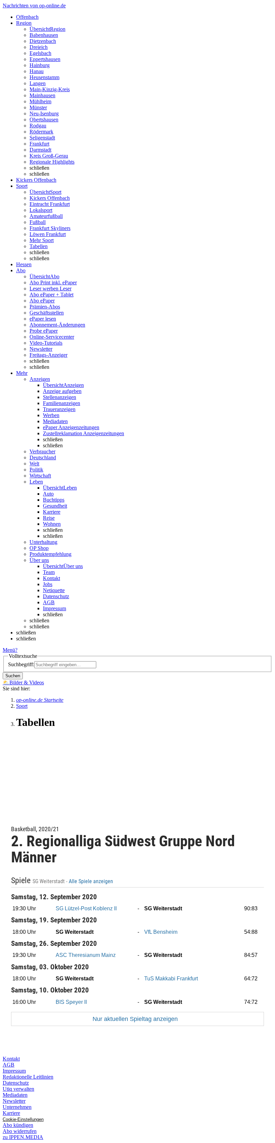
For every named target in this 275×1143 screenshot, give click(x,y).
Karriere (51, 512)
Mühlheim (40, 101)
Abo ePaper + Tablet (51, 294)
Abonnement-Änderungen (57, 325)
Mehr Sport (42, 240)
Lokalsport (41, 210)
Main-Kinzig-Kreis (50, 89)
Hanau (37, 71)
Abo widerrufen (20, 1131)
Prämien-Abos (45, 306)
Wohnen (52, 524)
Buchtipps (53, 500)
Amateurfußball (46, 216)
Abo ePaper (42, 300)
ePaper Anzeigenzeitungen (71, 427)
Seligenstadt (42, 137)
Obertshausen (44, 119)
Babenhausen (44, 35)
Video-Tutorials (46, 343)
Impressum (54, 608)
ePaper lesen (43, 319)
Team (49, 572)
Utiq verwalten (18, 1089)
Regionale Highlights (52, 162)
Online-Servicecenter (52, 337)
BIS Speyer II (71, 1002)
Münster (38, 107)
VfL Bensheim (160, 932)
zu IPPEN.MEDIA (23, 1137)
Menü (9, 650)
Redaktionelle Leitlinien (28, 1077)
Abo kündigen (18, 1125)
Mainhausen (42, 95)
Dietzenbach (43, 41)
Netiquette (54, 590)
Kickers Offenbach (50, 198)
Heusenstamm (44, 77)
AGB (49, 602)
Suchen (12, 675)
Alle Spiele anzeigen (91, 881)
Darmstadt (40, 150)
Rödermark (41, 131)
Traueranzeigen (59, 409)
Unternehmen (17, 1107)
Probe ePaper (44, 331)
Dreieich (39, 47)
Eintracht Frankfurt (50, 204)
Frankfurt (39, 144)
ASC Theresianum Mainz (86, 955)
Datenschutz (56, 596)
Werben (51, 415)
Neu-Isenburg (44, 113)
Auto (48, 494)
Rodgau (38, 125)
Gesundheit (55, 506)
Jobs (47, 584)
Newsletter (41, 349)
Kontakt (51, 578)
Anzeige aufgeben (62, 391)
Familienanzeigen (61, 403)
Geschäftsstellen (47, 313)
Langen (38, 83)
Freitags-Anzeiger (48, 355)
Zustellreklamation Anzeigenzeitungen (83, 433)
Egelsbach (40, 53)
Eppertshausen (45, 59)
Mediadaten (55, 421)
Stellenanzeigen (59, 397)
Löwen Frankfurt (48, 234)
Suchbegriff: (21, 664)
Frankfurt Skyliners (50, 228)
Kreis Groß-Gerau (49, 156)
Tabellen (39, 246)
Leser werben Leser (50, 288)
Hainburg (40, 65)
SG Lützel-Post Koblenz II (86, 908)
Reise (49, 518)
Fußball (38, 222)
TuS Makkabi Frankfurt (171, 978)
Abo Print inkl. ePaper (53, 282)
